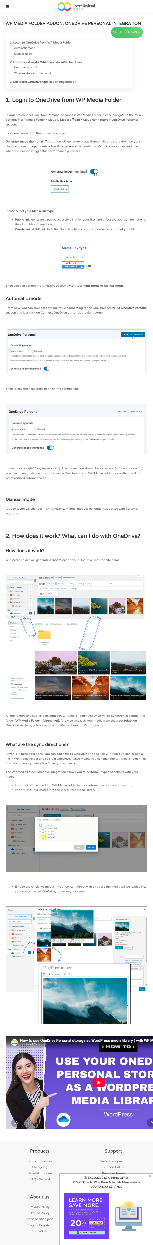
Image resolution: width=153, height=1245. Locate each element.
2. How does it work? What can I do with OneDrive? (46, 62)
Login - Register (39, 1225)
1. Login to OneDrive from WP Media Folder (41, 42)
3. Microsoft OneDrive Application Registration (43, 82)
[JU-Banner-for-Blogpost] (106, 1216)
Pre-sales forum (113, 1173)
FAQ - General (40, 1179)
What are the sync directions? (32, 73)
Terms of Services (39, 1161)
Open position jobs (39, 1219)
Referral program (40, 1173)
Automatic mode (24, 48)
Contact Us (40, 1231)
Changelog (39, 1167)
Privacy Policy (40, 1207)
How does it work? (26, 67)
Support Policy (113, 1167)
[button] (7, 6)
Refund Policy (40, 1213)
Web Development (113, 1161)
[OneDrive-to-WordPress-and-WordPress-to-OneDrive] (76, 638)
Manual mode (23, 53)
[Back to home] (76, 6)
